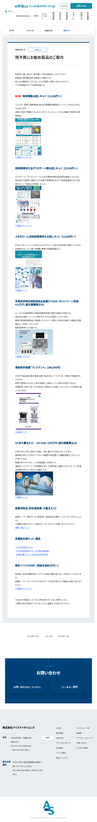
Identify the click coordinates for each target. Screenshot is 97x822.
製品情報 (59, 733)
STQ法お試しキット (24, 547)
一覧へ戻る (48, 636)
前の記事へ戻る (33, 636)
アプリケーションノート (84, 738)
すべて (11, 30)
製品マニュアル (62, 757)
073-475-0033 (21, 5)
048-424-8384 (23, 770)
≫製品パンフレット (23, 588)
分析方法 (59, 738)
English (63, 6)
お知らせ (48, 30)
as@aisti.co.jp (42, 5)
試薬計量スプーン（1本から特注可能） (32, 554)
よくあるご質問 (70, 687)
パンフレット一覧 (82, 728)
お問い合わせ (81, 743)
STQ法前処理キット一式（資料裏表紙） (33, 550)
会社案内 (59, 748)
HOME (58, 728)
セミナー (67, 30)
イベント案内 (61, 753)
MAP (48, 738)
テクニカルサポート (63, 743)
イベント (30, 30)
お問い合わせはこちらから (27, 687)
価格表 (79, 733)
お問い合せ (81, 6)
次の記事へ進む (64, 636)
